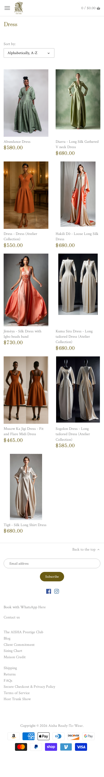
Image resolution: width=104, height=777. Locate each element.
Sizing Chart (13, 650)
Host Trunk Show (17, 699)
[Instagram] (56, 591)
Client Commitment (19, 644)
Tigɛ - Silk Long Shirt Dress (25, 525)
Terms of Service (17, 693)
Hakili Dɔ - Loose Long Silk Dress (77, 236)
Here (42, 607)
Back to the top (84, 549)
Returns (10, 674)
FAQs (8, 680)
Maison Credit (15, 657)
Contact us (12, 617)
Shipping (10, 668)
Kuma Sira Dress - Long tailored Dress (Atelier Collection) (74, 337)
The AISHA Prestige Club (23, 632)
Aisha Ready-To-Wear (65, 725)
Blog (7, 638)
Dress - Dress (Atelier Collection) (20, 236)
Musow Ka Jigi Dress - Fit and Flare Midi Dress (24, 431)
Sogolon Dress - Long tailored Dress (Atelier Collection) (73, 434)
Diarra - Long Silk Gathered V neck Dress (77, 144)
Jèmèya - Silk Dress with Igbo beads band (22, 334)
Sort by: (10, 44)
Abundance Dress (17, 141)
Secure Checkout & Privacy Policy (29, 686)
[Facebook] (48, 591)
